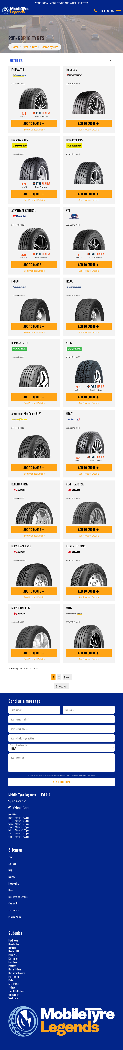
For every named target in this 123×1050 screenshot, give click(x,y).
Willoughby (13, 995)
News (10, 890)
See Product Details (34, 129)
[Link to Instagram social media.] (48, 794)
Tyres (10, 857)
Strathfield (13, 984)
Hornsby (12, 948)
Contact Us (107, 11)
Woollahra (13, 998)
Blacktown (13, 940)
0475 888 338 (19, 801)
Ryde (10, 980)
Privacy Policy (70, 775)
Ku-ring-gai (13, 958)
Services (12, 863)
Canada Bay (13, 944)
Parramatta (13, 976)
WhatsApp (21, 807)
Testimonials (14, 910)
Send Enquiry (61, 782)
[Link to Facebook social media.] (43, 794)
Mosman (12, 966)
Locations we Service (17, 897)
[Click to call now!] (95, 10)
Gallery (11, 877)
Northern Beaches (16, 973)
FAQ (10, 870)
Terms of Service (85, 775)
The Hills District (16, 991)
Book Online (13, 883)
